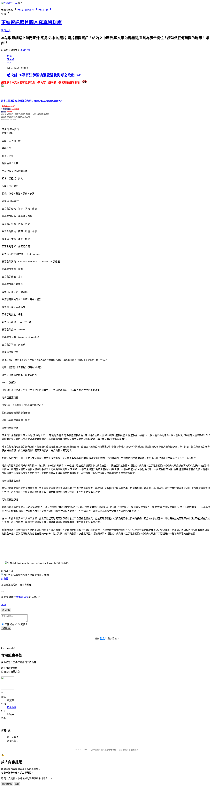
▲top (3, 604)
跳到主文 (5, 30)
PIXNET (85, 750)
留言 (26, 597)
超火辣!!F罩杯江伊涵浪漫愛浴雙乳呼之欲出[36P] (44, 75)
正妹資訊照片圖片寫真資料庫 (31, 22)
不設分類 (25, 50)
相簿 (9, 56)
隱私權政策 (123, 750)
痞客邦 (19, 597)
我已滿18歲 (7, 784)
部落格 (10, 59)
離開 (17, 784)
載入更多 (6, 610)
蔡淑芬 (4, 578)
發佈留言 (6, 628)
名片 (9, 63)
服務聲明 (134, 750)
